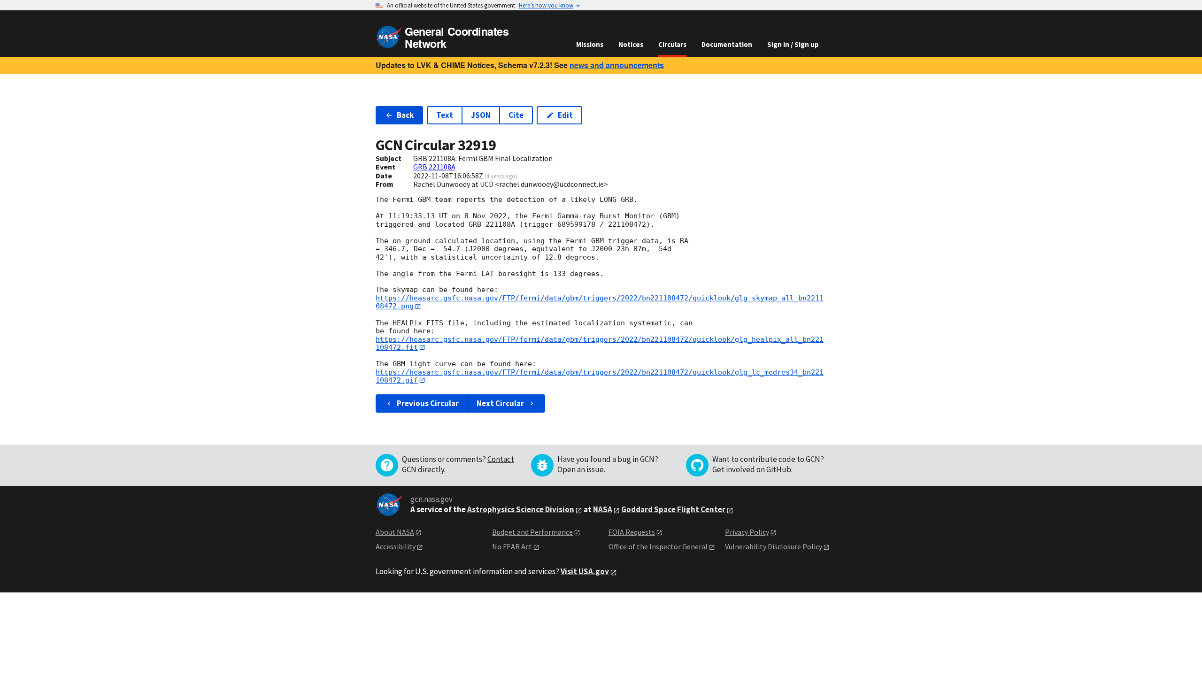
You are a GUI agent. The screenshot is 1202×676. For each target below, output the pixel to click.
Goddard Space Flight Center (673, 509)
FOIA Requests (632, 532)
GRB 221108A (434, 166)
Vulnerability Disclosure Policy (773, 546)
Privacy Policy (747, 532)
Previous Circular (428, 403)
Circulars (672, 44)
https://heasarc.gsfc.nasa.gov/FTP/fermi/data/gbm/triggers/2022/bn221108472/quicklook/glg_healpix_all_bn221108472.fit (600, 343)
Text (444, 115)
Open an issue (580, 469)
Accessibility (396, 546)
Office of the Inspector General (658, 546)
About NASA (395, 532)
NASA (602, 509)
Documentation (726, 44)
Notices (630, 44)
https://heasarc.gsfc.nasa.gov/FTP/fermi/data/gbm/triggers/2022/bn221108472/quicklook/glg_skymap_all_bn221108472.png (600, 302)
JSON (481, 115)
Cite (516, 115)
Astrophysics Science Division (520, 509)
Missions (589, 44)
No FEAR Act (512, 546)
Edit (565, 115)
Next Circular (500, 403)
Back (405, 115)
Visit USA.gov (585, 571)
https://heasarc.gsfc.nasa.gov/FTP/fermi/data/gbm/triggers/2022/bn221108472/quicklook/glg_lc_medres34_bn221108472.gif (600, 376)
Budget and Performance (532, 532)
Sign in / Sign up (793, 44)
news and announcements (617, 65)
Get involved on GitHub (751, 469)
